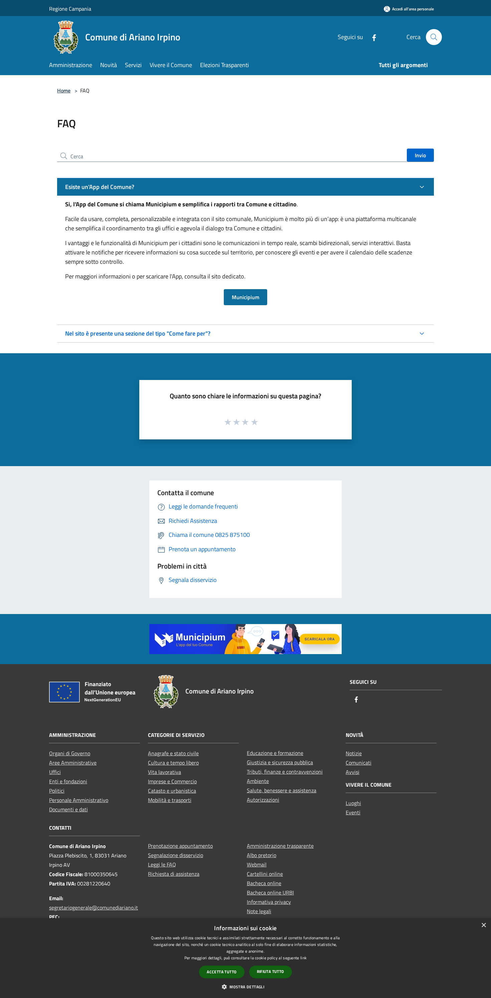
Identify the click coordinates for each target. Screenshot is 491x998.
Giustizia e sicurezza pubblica (280, 762)
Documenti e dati (68, 809)
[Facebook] (371, 36)
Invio (420, 155)
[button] (245, 986)
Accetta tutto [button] (221, 972)
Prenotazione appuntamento (180, 846)
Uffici (55, 772)
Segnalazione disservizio (175, 855)
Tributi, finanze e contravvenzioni (285, 772)
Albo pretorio (261, 855)
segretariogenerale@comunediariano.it (93, 908)
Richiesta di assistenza (173, 874)
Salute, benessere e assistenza (281, 790)
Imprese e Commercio (172, 781)
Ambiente (258, 781)
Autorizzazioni (263, 800)
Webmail (257, 864)
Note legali (259, 911)
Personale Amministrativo (78, 800)
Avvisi (352, 772)
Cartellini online (265, 874)
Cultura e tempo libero (173, 763)
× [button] (483, 925)
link (303, 958)
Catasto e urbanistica (172, 791)
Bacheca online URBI (270, 892)
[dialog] (245, 958)
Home (63, 90)
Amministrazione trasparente (280, 846)
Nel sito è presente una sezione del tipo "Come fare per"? (137, 333)
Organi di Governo (69, 753)
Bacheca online (264, 883)
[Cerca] (434, 37)
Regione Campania (70, 9)
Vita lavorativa (164, 772)
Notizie (354, 753)
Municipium (245, 297)
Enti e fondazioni (68, 781)
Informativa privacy (269, 902)
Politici (56, 791)
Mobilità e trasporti (169, 800)
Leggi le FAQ (162, 864)
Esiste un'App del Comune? (99, 186)
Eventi (353, 812)
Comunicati (358, 763)
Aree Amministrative (73, 763)
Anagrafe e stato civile (173, 753)
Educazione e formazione (275, 753)
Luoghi (353, 803)
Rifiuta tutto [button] (270, 971)
